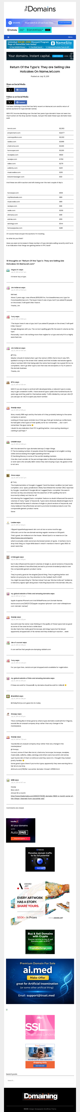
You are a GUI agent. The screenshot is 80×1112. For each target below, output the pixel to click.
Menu (70, 37)
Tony (13, 316)
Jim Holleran (16, 287)
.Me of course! (16, 642)
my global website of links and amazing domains (30, 594)
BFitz (13, 382)
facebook (22, 90)
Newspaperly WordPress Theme (45, 1109)
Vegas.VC (15, 270)
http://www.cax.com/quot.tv (22, 538)
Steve (13, 475)
